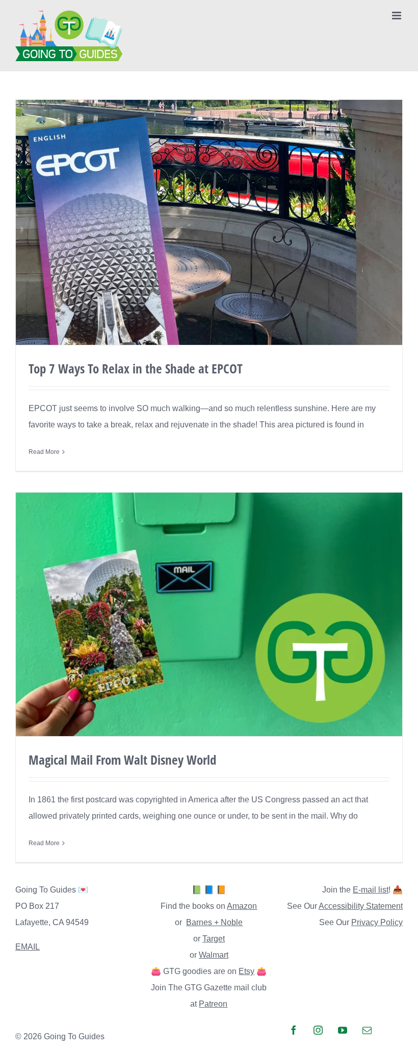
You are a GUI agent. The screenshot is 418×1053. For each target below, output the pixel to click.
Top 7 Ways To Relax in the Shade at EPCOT (136, 368)
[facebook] (293, 1030)
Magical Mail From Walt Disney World (122, 759)
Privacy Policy (377, 922)
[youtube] (342, 1030)
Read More (44, 451)
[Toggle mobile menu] (397, 15)
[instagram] (318, 1030)
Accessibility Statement (361, 906)
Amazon (242, 906)
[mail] (367, 1030)
